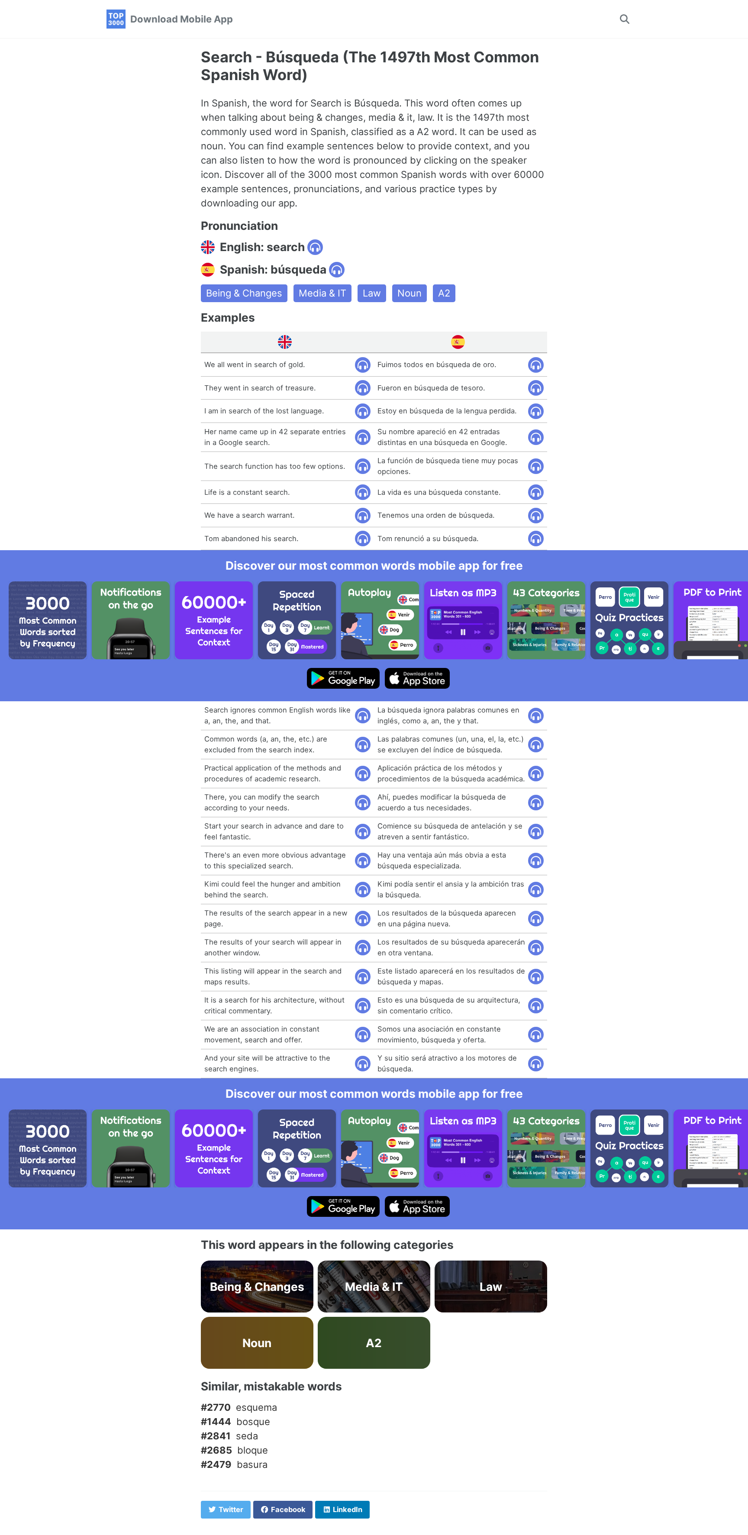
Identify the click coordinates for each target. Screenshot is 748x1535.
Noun (409, 293)
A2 (444, 293)
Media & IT (322, 293)
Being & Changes (244, 293)
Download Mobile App (181, 19)
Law (372, 293)
